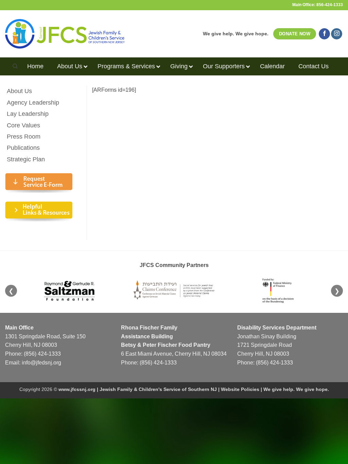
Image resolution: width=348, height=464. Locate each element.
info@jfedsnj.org (41, 362)
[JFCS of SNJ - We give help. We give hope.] (65, 33)
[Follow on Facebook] (324, 34)
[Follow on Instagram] (336, 34)
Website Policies (240, 389)
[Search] (15, 66)
